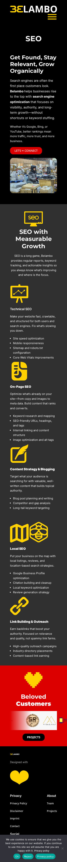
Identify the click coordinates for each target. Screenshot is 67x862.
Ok (17, 856)
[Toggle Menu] (52, 17)
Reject (28, 856)
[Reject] (62, 848)
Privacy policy (41, 850)
